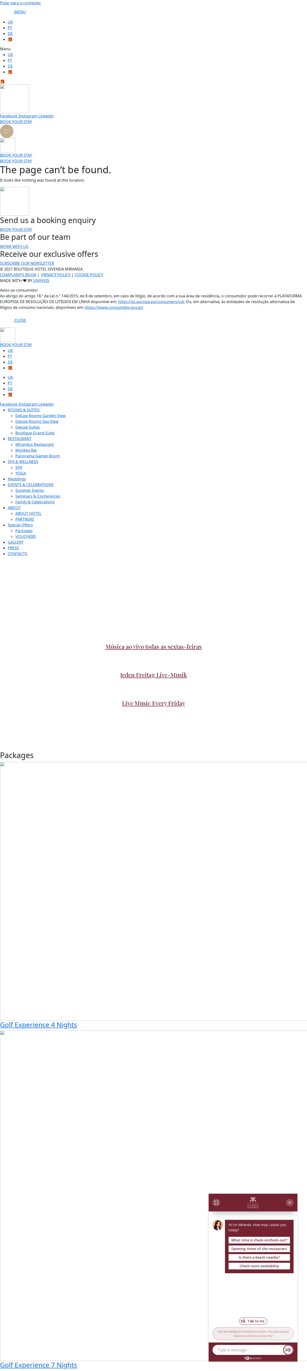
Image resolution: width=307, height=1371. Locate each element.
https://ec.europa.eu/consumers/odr (151, 301)
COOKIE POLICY (89, 274)
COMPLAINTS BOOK (18, 274)
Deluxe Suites (27, 427)
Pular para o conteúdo (20, 3)
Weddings (17, 479)
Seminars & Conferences (37, 496)
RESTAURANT (19, 438)
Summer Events (29, 490)
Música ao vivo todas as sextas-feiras (154, 646)
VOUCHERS (25, 536)
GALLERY (16, 542)
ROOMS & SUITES (24, 410)
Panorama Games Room (37, 456)
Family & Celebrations (35, 502)
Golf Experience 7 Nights (38, 1364)
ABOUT (14, 507)
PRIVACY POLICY (56, 274)
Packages (24, 530)
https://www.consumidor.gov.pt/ (114, 307)
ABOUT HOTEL (28, 513)
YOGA (20, 473)
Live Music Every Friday (153, 703)
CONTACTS (17, 553)
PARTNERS (24, 519)
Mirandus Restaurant (34, 444)
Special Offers (20, 525)
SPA (18, 467)
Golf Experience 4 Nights (38, 1024)
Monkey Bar (26, 450)
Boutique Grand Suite (34, 433)
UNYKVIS (41, 280)
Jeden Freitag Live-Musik (153, 675)
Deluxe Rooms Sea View (37, 421)
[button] (153, 49)
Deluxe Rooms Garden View (40, 415)
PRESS (13, 548)
